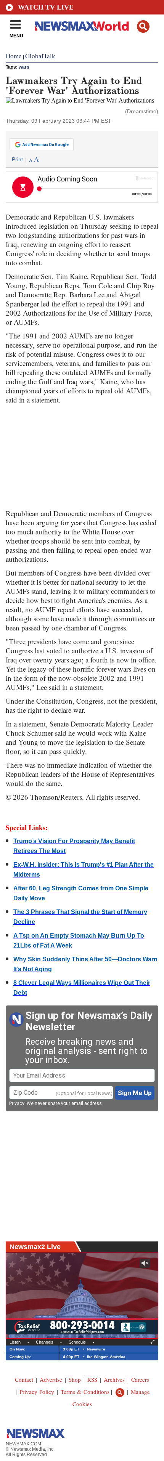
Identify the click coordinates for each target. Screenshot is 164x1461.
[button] (143, 26)
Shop (75, 1379)
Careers (140, 1379)
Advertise (51, 1379)
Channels (44, 1342)
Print (17, 159)
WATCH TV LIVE (46, 7)
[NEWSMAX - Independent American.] (82, 26)
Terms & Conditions (85, 1391)
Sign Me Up (135, 1093)
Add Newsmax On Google (46, 145)
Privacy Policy (36, 1391)
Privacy (16, 1103)
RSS (92, 1379)
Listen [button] (15, 1342)
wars (24, 67)
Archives (114, 1379)
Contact (24, 1379)
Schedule (77, 1342)
